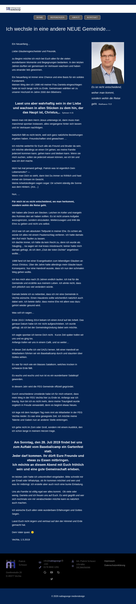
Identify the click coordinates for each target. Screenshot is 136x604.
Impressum (109, 561)
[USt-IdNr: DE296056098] (74, 566)
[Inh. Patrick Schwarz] (74, 561)
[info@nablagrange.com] (41, 562)
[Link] (13, 9)
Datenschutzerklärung (114, 565)
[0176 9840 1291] (41, 567)
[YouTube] (51, 572)
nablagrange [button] (55, 561)
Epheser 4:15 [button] (67, 113)
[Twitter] (51, 579)
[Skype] (58, 572)
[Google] (45, 572)
